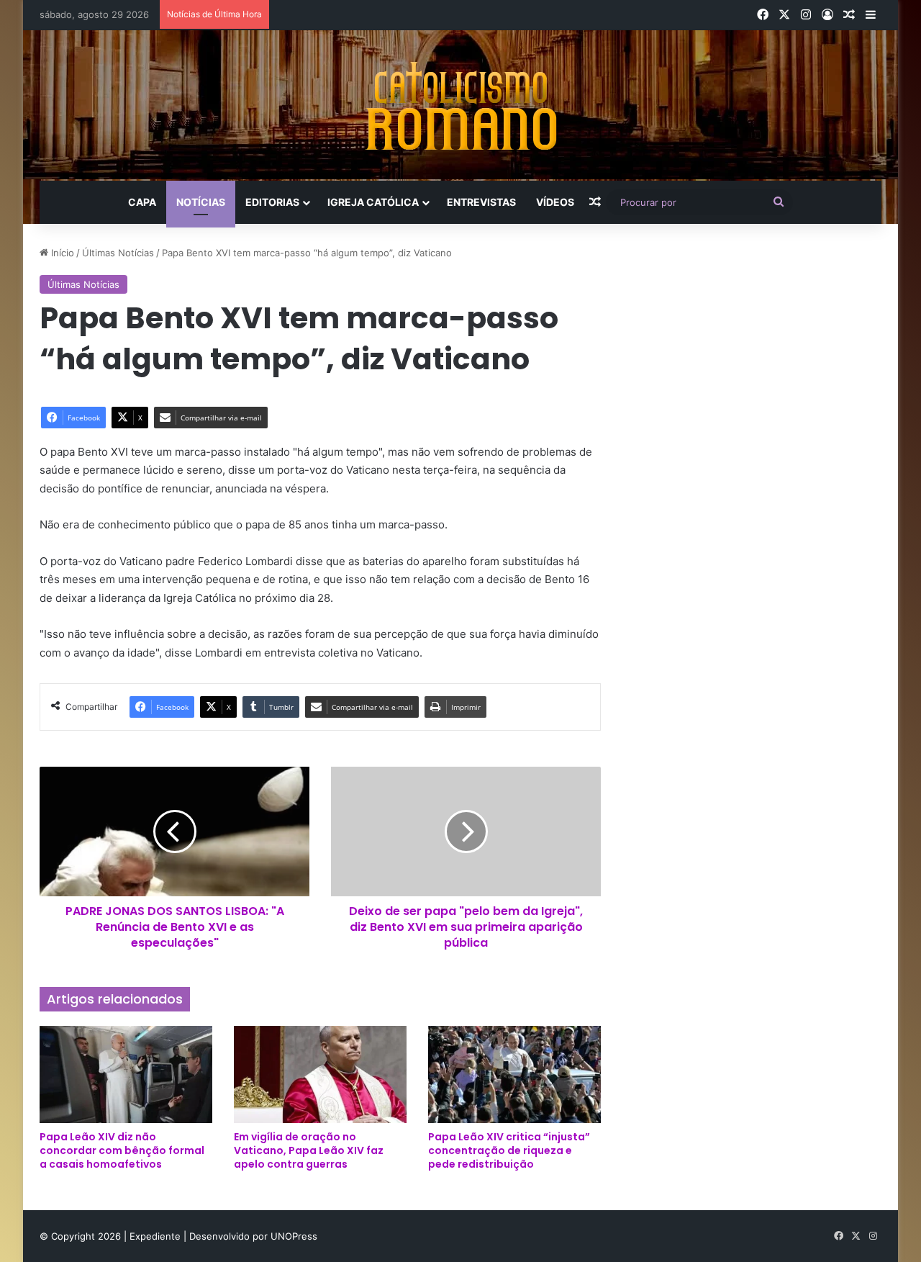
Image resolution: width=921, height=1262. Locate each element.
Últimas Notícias (118, 252)
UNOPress (294, 1236)
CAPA (142, 202)
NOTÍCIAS (200, 202)
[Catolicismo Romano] (460, 105)
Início (61, 252)
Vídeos (555, 202)
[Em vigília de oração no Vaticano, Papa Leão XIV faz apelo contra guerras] (320, 1074)
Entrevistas (481, 202)
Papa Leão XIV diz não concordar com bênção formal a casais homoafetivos (122, 1150)
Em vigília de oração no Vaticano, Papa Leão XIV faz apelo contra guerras (309, 1150)
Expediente (156, 1236)
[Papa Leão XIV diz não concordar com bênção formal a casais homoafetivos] (126, 1074)
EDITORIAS (272, 202)
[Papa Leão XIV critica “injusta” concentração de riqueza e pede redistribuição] (514, 1074)
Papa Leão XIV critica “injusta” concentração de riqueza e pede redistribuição (509, 1150)
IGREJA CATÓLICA (373, 202)
